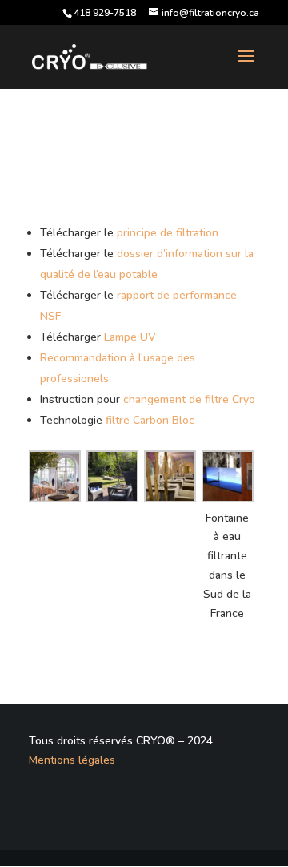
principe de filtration (167, 232)
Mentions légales (72, 760)
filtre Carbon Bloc (150, 420)
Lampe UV (130, 337)
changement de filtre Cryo (189, 399)
